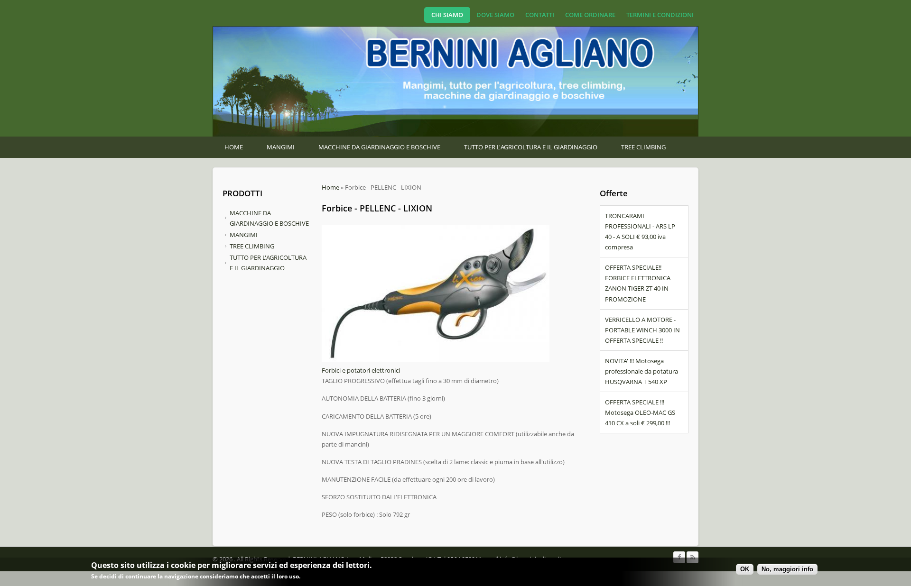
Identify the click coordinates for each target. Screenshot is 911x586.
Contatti (539, 14)
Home (233, 147)
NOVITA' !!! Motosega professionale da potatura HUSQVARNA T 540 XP (641, 371)
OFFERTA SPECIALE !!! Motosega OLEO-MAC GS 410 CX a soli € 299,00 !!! (640, 412)
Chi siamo (447, 14)
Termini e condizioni (660, 14)
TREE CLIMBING (643, 147)
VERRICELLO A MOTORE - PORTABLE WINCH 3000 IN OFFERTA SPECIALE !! (642, 330)
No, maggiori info (787, 569)
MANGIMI (281, 147)
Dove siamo (495, 14)
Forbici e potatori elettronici (361, 370)
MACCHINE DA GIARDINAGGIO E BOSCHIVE (379, 147)
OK (744, 569)
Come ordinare (590, 14)
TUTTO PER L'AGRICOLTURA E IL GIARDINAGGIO (530, 147)
